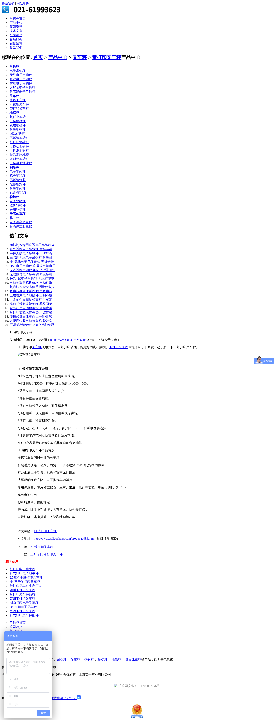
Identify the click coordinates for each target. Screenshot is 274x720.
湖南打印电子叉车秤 (24, 602)
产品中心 (16, 22)
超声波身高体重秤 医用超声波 (31, 291)
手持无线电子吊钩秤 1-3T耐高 (31, 253)
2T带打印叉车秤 (41, 547)
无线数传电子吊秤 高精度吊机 (31, 274)
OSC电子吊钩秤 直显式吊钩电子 (32, 266)
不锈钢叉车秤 (19, 104)
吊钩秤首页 (18, 18)
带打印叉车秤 (106, 57)
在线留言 (16, 43)
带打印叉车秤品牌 (22, 594)
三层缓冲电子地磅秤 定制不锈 (31, 295)
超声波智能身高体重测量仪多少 (32, 287)
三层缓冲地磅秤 (21, 163)
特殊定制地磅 (19, 154)
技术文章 (16, 31)
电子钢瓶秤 (18, 171)
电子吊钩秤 (18, 70)
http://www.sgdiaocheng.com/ (69, 339)
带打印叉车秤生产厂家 (26, 586)
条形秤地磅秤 (19, 159)
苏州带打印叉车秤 (22, 598)
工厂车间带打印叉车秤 (46, 554)
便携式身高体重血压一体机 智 (31, 316)
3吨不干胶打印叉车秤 (25, 581)
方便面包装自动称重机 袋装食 (31, 320)
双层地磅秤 (18, 125)
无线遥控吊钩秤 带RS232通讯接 (32, 270)
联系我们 (8, 3)
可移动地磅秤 (19, 146)
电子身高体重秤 (21, 222)
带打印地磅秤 (19, 142)
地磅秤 (14, 112)
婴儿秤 (14, 218)
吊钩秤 (14, 66)
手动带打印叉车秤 (22, 611)
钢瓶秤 (14, 167)
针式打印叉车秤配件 (24, 615)
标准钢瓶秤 (18, 175)
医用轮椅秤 (18, 209)
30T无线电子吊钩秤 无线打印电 (32, 278)
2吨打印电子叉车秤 (23, 607)
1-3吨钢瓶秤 (18, 192)
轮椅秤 (14, 197)
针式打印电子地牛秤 (24, 573)
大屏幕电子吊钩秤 (22, 87)
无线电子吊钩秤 (21, 75)
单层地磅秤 (18, 121)
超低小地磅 (18, 117)
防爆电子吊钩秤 (21, 83)
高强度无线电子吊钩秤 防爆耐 (31, 257)
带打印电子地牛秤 (22, 569)
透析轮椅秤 (18, 205)
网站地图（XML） (63, 698)
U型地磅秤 (17, 133)
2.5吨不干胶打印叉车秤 (26, 577)
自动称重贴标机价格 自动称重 (31, 282)
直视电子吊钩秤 (21, 79)
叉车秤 (80, 57)
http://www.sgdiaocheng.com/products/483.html (64, 538)
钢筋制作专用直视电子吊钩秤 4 (32, 245)
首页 (38, 57)
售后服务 (16, 39)
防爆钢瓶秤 (18, 188)
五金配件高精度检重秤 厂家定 (31, 299)
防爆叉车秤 (18, 100)
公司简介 (16, 35)
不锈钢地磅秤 (19, 138)
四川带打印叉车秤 (22, 590)
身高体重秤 (18, 213)
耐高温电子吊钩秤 (22, 91)
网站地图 (23, 3)
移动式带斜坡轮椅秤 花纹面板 (31, 304)
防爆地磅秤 (18, 129)
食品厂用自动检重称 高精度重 (31, 308)
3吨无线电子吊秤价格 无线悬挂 (32, 261)
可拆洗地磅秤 (19, 150)
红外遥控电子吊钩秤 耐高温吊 (31, 249)
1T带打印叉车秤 (45, 531)
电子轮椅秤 (18, 201)
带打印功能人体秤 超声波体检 (31, 312)
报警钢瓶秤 (18, 184)
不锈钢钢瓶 (18, 180)
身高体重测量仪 (21, 226)
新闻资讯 (16, 26)
